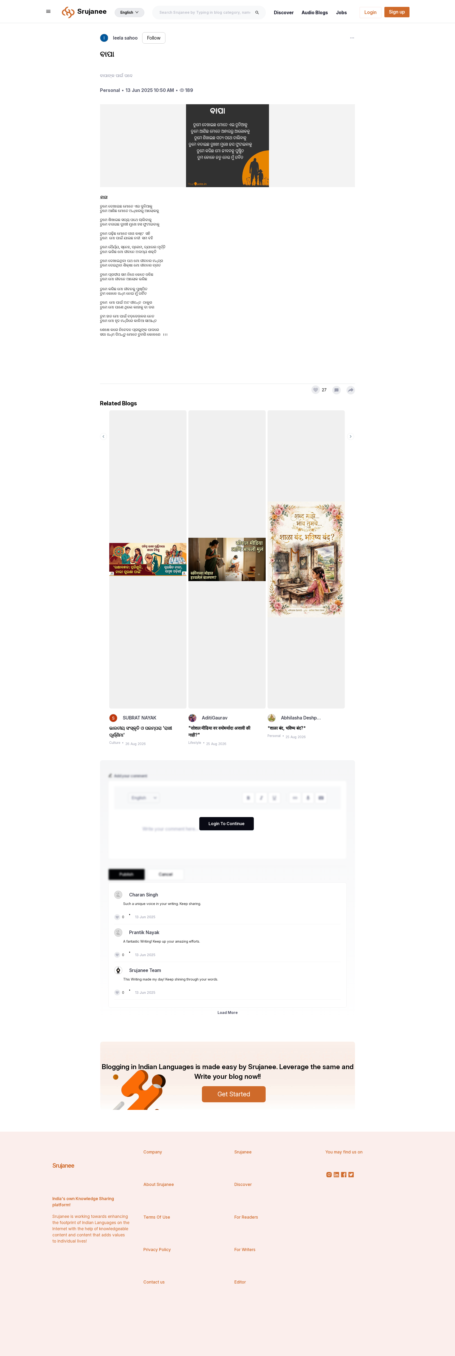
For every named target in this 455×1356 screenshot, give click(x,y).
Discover (284, 12)
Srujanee (63, 1165)
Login (370, 12)
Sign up (397, 12)
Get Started (234, 1094)
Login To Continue (227, 823)
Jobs (341, 12)
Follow (153, 38)
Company (152, 1151)
